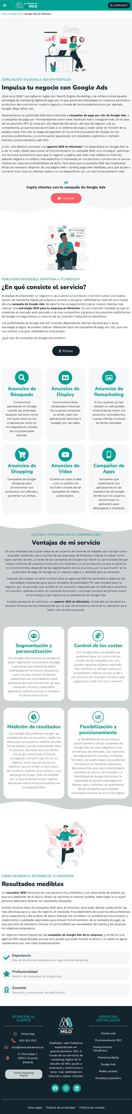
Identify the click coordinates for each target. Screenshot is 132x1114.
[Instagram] (66, 1088)
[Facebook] (55, 1088)
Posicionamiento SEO (108, 1040)
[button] (4, 5)
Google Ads (15, 13)
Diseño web (108, 1033)
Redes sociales (108, 1071)
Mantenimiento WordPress (102, 1049)
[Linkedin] (77, 1088)
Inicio (4, 13)
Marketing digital (108, 1057)
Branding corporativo (108, 1078)
